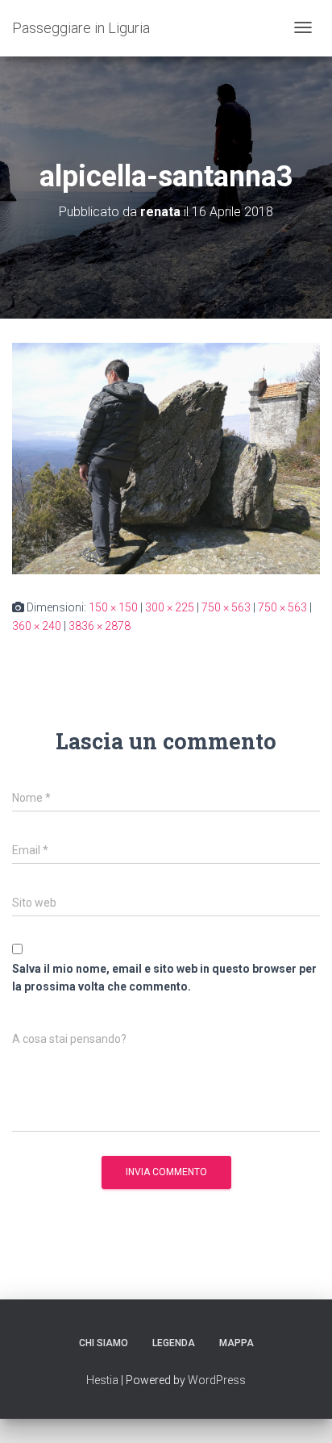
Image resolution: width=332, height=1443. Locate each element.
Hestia (102, 1380)
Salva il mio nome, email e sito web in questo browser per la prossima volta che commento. (164, 978)
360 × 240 (36, 625)
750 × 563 (226, 607)
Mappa (236, 1343)
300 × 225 (169, 607)
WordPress (217, 1380)
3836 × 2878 (99, 625)
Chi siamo (103, 1343)
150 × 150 (113, 607)
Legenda (173, 1343)
